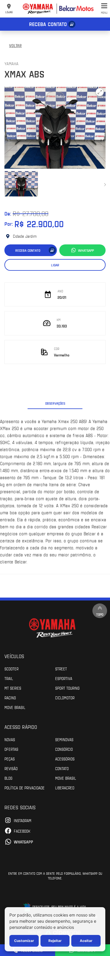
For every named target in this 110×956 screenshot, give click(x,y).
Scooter (11, 668)
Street (61, 668)
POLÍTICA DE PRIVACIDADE (24, 787)
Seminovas (64, 739)
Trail (8, 678)
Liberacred (64, 787)
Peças (9, 758)
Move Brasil (14, 707)
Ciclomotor (65, 697)
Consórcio (64, 749)
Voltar (15, 45)
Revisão (11, 768)
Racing (10, 697)
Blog (8, 778)
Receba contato (48, 23)
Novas (9, 739)
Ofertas (11, 749)
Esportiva (63, 678)
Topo (99, 614)
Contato (62, 768)
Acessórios (65, 758)
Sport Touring (67, 688)
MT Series (12, 688)
